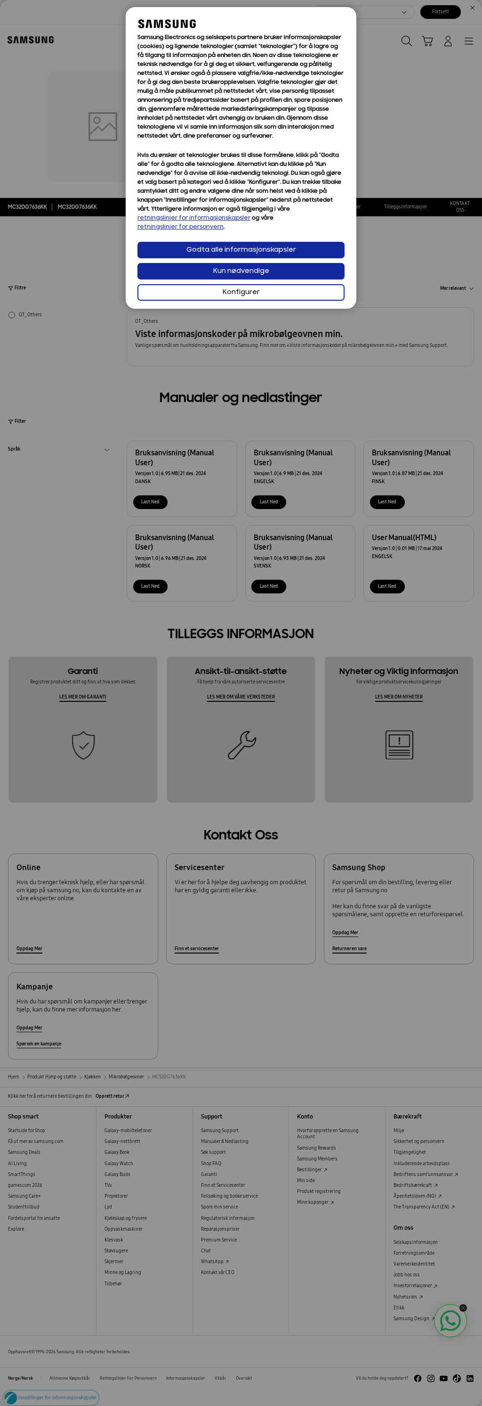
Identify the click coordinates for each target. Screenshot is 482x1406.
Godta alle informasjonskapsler (241, 250)
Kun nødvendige (241, 271)
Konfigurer (241, 292)
